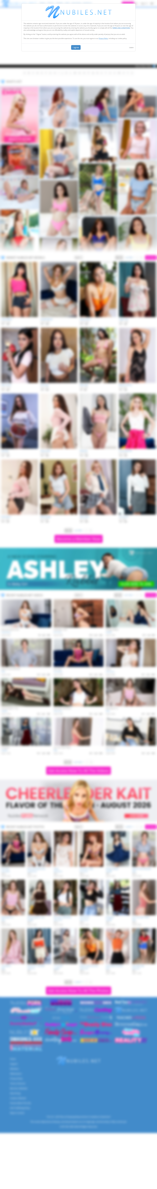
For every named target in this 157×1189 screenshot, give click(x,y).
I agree (76, 47)
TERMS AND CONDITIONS (121, 28)
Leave (131, 47)
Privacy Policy (103, 38)
